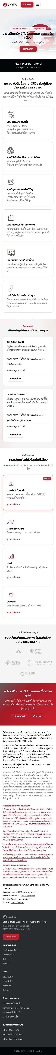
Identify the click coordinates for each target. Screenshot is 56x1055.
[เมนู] (38, 4)
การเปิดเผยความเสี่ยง (10, 1017)
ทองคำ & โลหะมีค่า (10, 950)
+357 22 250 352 (17, 902)
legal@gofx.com (29, 892)
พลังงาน (6, 963)
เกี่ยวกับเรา (7, 985)
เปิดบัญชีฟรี (19, 716)
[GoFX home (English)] (10, 4)
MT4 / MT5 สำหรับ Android (13, 1039)
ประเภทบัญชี (8, 977)
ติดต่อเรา (6, 990)
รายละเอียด (15, 378)
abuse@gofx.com (28, 895)
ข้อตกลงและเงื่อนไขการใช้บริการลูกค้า (17, 1008)
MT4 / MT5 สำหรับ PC (11, 1030)
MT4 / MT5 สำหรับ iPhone (13, 1034)
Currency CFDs (8, 954)
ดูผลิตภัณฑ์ (28, 48)
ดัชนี (4, 959)
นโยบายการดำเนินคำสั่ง (11, 1012)
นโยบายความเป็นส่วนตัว (12, 1003)
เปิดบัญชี (27, 4)
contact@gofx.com (24, 899)
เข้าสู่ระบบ (37, 716)
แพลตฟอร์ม (7, 981)
